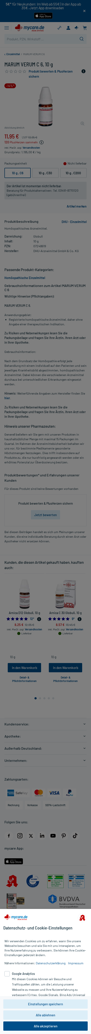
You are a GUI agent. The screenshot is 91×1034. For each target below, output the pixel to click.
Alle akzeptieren (45, 1026)
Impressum (75, 963)
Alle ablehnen (45, 1015)
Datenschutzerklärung (50, 963)
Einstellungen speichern (45, 1004)
